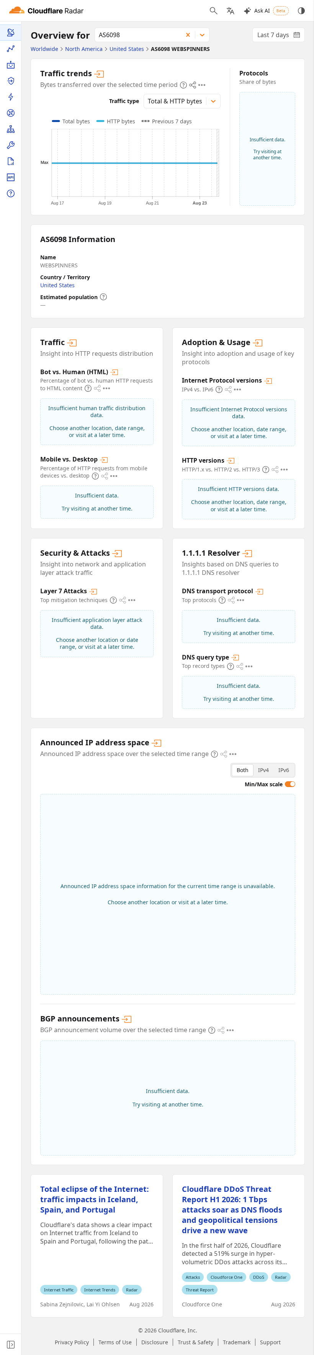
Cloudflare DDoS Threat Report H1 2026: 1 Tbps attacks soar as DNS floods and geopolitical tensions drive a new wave (232, 1210)
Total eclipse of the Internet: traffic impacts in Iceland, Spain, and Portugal (94, 1199)
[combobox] (136, 35)
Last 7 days (281, 36)
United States (57, 285)
